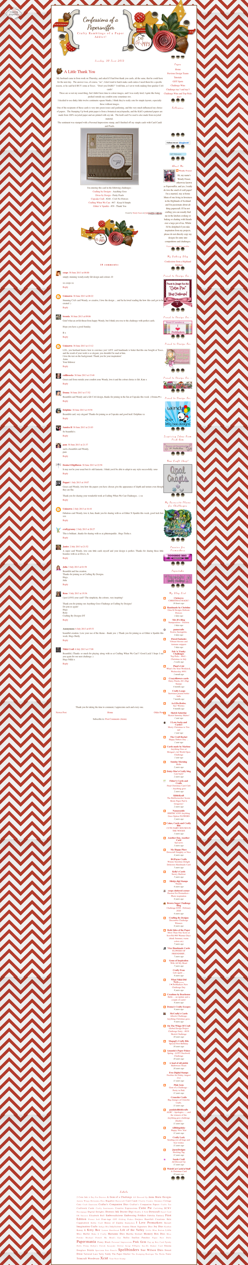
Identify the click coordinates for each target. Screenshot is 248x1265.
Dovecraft (154, 1211)
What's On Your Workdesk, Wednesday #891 (178, 670)
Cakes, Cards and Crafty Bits (178, 824)
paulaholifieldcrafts (178, 1109)
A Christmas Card (179, 1171)
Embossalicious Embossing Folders (126, 1215)
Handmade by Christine (178, 607)
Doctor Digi (126, 1211)
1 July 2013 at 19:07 (79, 482)
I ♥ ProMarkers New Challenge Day (178, 986)
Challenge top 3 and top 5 (178, 89)
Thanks (178, 883)
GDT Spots (178, 81)
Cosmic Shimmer (154, 1201)
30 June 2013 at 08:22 (83, 295)
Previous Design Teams (178, 73)
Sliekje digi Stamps (178, 881)
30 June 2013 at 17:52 (80, 392)
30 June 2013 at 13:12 (83, 345)
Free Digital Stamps (178, 1072)
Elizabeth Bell (97, 1215)
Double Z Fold (141, 1211)
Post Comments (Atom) (116, 718)
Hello (178, 764)
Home (110, 712)
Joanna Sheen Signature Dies (137, 1226)
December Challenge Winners (178, 921)
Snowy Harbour (179, 874)
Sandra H (67, 427)
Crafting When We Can (99, 202)
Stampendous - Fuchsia (178, 622)
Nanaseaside (179, 810)
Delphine (67, 409)
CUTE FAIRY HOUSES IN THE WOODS (179, 829)
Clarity (142, 1201)
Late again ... (179, 972)
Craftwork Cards (85, 1208)
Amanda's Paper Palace (178, 1050)
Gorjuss (139, 1219)
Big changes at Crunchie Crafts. (179, 1101)
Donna (66, 392)
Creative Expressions (126, 1208)
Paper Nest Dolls (161, 1237)
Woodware (94, 1258)
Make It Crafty (99, 1234)
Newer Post (61, 712)
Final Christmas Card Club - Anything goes (179, 787)
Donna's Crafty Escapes (178, 1006)
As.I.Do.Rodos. (178, 703)
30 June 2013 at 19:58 (82, 409)
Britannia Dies (98, 1201)
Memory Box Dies (154, 1233)
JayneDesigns (178, 1149)
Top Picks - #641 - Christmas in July (178, 657)
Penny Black (104, 1242)
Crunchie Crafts (179, 1097)
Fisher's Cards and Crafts (178, 782)
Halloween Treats (178, 1065)
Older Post (158, 712)
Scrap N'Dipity (132, 1245)
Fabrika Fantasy (155, 1215)
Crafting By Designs (179, 917)
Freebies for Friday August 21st (179, 1076)
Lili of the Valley (132, 1230)
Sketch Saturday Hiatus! (178, 715)
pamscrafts (178, 629)
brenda (66, 316)
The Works (160, 1254)
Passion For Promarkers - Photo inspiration (178, 894)
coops (65, 272)
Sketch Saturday (179, 712)
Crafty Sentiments (105, 1208)
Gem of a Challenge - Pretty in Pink (178, 1089)
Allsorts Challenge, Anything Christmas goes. (178, 1017)
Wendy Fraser (185, 170)
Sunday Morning (178, 761)
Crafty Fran (179, 970)
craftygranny (69, 529)
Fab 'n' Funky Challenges (179, 652)
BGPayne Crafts (179, 859)
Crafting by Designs (102, 191)
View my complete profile (177, 246)
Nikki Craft (68, 649)
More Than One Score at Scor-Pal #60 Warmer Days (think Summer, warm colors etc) (179, 936)
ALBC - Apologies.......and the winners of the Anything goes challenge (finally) (179, 1116)
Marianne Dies (116, 1233)
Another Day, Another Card (179, 839)
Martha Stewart (134, 1233)
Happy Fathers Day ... (178, 739)
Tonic (168, 1254)
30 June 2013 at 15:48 (84, 375)
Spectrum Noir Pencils (106, 1250)
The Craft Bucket (178, 736)
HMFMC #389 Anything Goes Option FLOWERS (178, 814)
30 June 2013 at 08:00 (79, 272)
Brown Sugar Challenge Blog (178, 904)
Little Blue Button (155, 1230)
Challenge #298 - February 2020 (179, 909)
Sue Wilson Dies (152, 1250)
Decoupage (82, 1211)
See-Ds (145, 1245)
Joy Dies (158, 1226)
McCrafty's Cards (179, 1013)
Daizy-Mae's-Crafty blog (179, 771)
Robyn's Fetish (98, 1245)
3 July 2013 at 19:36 (78, 593)
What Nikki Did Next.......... (179, 980)
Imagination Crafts (87, 1226)
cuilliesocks (68, 375)
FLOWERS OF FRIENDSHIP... (179, 952)
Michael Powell (94, 1237)
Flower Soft (94, 1219)
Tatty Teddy (105, 1254)
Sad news (179, 842)
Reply (65, 286)
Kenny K (81, 1230)
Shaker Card (156, 1245)
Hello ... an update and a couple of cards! (179, 998)
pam (65, 444)
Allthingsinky (178, 1127)
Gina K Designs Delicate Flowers (179, 611)
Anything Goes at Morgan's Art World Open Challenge (178, 752)
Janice (66, 546)
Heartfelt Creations (155, 1219)
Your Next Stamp (117, 1258)
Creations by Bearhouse (178, 994)
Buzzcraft (120, 1201)
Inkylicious (115, 1226)
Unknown (67, 295)
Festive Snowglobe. (178, 631)
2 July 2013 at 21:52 (79, 546)
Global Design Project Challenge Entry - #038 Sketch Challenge (178, 1031)
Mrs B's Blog (178, 619)
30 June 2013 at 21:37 (78, 444)
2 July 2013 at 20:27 (85, 529)
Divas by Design (103, 195)
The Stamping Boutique (143, 1254)
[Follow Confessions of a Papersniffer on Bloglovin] (177, 143)
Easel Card (166, 1211)
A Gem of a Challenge (119, 1196)
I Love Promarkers (149, 1222)
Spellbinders (128, 1249)
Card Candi (132, 1200)
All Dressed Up (179, 1161)
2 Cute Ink (82, 1197)
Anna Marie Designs (159, 1196)
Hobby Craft (97, 1223)
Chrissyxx (179, 598)
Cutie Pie (145, 1208)
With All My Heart (178, 962)
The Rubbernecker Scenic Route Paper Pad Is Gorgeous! (178, 800)
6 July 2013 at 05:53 (84, 628)
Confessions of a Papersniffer (100, 23)
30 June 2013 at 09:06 (81, 316)
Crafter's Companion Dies (113, 1204)
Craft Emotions (90, 1204)
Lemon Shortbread (110, 1230)
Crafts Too (166, 1204)
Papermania (86, 1241)
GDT (115, 1219)
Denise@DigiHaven (72, 465)
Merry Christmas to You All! (178, 728)
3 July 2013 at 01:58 (77, 566)
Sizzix (90, 1250)
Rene (65, 593)
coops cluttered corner (179, 890)
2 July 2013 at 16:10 (82, 508)
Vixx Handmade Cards (178, 948)
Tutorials (178, 77)
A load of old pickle (178, 1063)
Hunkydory (130, 1223)
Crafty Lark (179, 1137)
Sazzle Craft (179, 1159)
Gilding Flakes (126, 1219)
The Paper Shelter (121, 1254)
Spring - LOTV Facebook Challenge (178, 1054)
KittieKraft (178, 795)
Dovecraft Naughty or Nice (179, 852)
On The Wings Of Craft (178, 1025)
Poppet (66, 482)
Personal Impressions (122, 1242)
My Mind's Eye (112, 1237)
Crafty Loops (178, 690)
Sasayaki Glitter (115, 1245)
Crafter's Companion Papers (145, 1204)
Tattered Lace (91, 1254)
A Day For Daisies (97, 1197)
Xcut (104, 1257)
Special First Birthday (178, 1043)
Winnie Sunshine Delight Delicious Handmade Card (179, 863)
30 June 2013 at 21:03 (83, 427)
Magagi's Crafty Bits (179, 1041)
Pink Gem (179, 1084)
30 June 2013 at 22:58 (92, 464)
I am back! (179, 773)
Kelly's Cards (178, 871)
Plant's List (178, 666)
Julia (65, 566)
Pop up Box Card (156, 1242)
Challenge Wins (178, 85)
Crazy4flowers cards (179, 678)
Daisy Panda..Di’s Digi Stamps (178, 682)
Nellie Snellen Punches (136, 1237)
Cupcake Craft (97, 198)
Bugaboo (110, 1200)
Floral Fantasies (178, 638)
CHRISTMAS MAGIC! (178, 600)
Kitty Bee (93, 1230)
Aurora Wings (83, 1201)
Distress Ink (112, 1211)
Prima (86, 1245)
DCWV (167, 1208)
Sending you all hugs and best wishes (178, 1141)
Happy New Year (178, 1130)
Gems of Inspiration (178, 960)
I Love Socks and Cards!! (178, 723)
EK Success (82, 1215)
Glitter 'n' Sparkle (101, 206)
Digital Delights (96, 1211)
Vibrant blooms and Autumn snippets (179, 643)
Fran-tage (106, 1219)
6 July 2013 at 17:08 (84, 649)
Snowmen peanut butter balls (178, 695)
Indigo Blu (104, 1226)
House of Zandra (113, 1222)
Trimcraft (82, 1258)
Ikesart (167, 1222)
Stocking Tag (179, 1152)
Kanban (167, 1226)
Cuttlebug (158, 1208)
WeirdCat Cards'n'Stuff (178, 1168)
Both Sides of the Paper (178, 930)
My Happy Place (179, 849)
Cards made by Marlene (178, 746)
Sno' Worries (178, 705)
